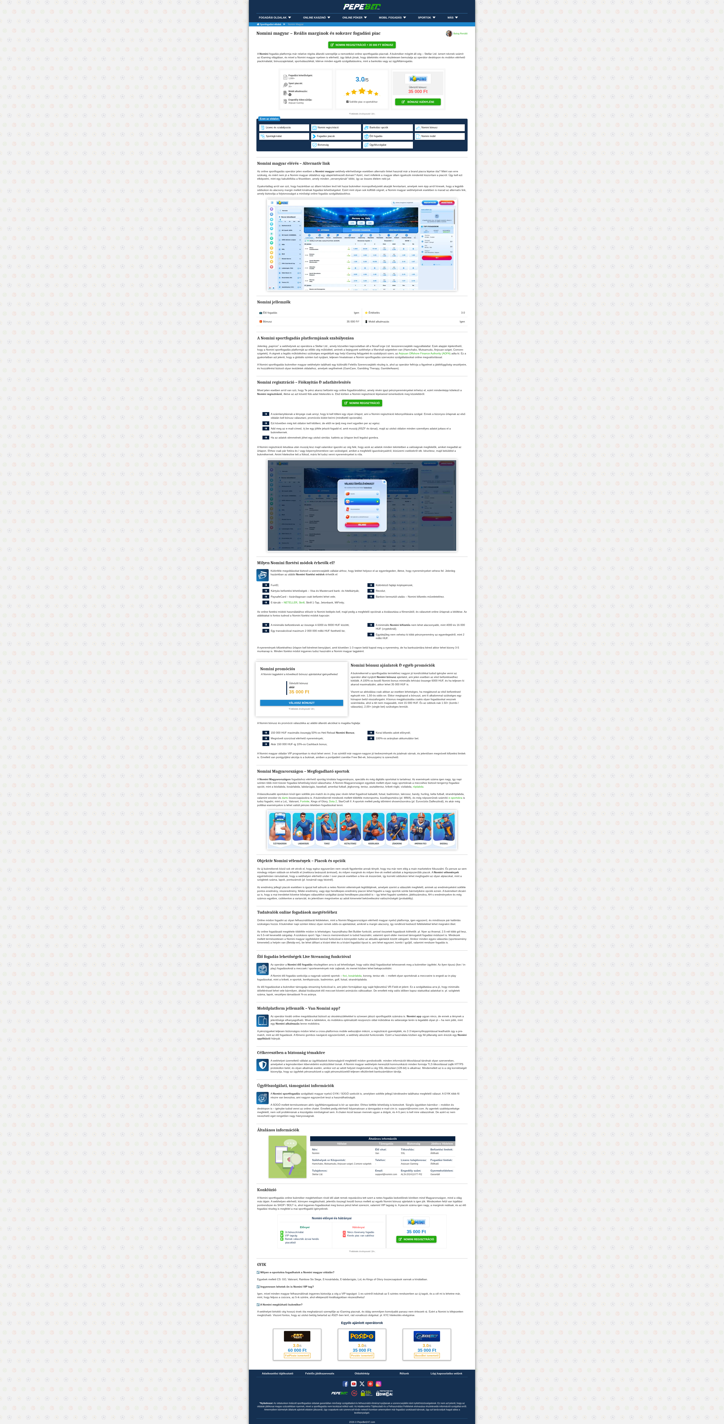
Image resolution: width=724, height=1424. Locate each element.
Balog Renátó (460, 33)
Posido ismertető (362, 1355)
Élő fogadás (376, 136)
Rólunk (404, 1373)
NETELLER (290, 602)
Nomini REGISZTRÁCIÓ (364, 403)
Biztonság (323, 145)
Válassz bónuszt (302, 702)
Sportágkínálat (274, 136)
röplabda (418, 786)
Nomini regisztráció (328, 127)
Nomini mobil (428, 136)
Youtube (354, 1384)
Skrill (301, 602)
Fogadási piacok (326, 136)
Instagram (378, 1384)
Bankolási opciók (379, 127)
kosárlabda (355, 975)
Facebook (345, 1384)
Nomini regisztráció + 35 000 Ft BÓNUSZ (364, 44)
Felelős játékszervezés (319, 1373)
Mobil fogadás (390, 17)
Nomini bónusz (429, 127)
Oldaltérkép (362, 1373)
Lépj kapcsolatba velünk (446, 1373)
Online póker (352, 17)
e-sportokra (455, 797)
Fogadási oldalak (273, 17)
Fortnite (304, 801)
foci (345, 975)
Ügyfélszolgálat (378, 145)
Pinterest (370, 1384)
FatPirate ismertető (297, 1355)
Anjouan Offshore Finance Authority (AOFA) (425, 353)
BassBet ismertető (427, 1355)
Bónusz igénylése (420, 101)
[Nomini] (418, 78)
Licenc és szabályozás (278, 127)
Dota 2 (333, 801)
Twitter (362, 1384)
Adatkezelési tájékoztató (277, 1373)
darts (285, 797)
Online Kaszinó (314, 17)
